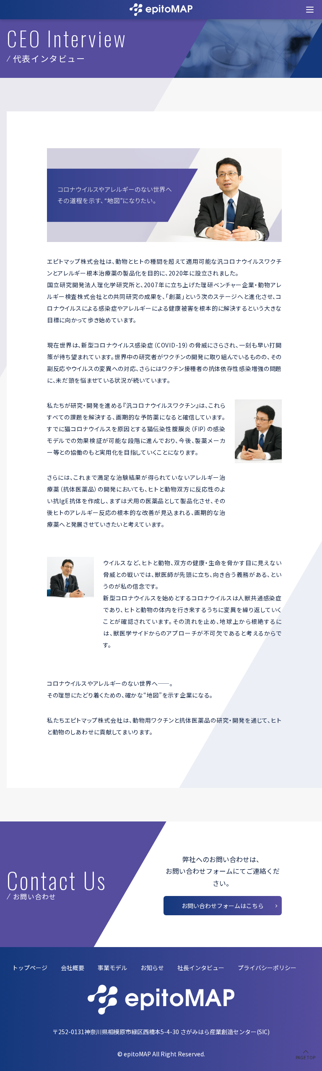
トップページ (29, 967)
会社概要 (72, 967)
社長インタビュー (200, 967)
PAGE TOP (305, 1057)
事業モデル (112, 967)
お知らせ (152, 967)
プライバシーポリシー (267, 967)
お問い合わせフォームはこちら (223, 905)
